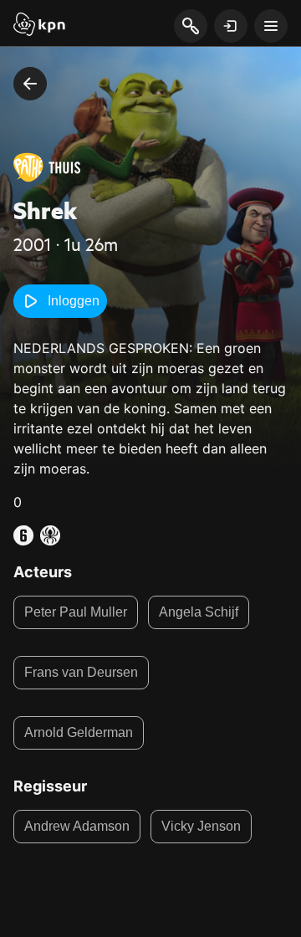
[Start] (39, 26)
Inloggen (73, 301)
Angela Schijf (198, 612)
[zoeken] (190, 27)
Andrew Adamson (77, 826)
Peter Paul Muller (75, 612)
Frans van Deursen (81, 672)
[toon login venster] (230, 26)
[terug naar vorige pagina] (30, 83)
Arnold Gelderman (78, 732)
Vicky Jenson (201, 826)
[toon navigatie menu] (271, 26)
